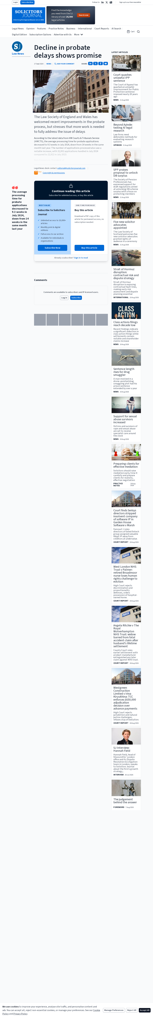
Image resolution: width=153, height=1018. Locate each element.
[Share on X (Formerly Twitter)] (95, 63)
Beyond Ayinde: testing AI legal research (122, 128)
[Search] (138, 32)
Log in (64, 297)
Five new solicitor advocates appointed (124, 225)
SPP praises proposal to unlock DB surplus (125, 173)
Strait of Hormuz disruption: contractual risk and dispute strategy (126, 273)
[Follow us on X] (106, 2)
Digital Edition (19, 34)
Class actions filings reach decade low (125, 323)
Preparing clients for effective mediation (126, 465)
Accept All (144, 1010)
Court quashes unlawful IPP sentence (122, 78)
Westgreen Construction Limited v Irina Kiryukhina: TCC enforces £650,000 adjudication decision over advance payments (125, 698)
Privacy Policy (20, 1013)
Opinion (30, 28)
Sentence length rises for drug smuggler (123, 372)
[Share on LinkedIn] (90, 63)
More (76, 34)
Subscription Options (40, 34)
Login (15, 2)
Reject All (131, 1010)
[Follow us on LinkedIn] (102, 2)
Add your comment (65, 64)
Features (41, 28)
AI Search (116, 28)
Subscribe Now (27, 2)
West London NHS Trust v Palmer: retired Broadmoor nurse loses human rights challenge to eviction (125, 574)
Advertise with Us (63, 34)
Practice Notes (56, 28)
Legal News (18, 28)
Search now (83, 15)
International (85, 28)
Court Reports (101, 28)
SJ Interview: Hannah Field (121, 749)
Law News (18, 54)
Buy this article (89, 247)
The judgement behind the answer (125, 800)
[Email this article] (105, 63)
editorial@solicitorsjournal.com (71, 168)
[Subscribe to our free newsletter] (111, 2)
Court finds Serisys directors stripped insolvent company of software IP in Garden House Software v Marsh (125, 517)
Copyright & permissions (54, 172)
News (48, 64)
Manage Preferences (113, 1010)
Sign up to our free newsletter (130, 2)
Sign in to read (81, 257)
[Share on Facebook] (100, 63)
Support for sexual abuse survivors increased (125, 419)
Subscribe (76, 297)
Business (70, 28)
